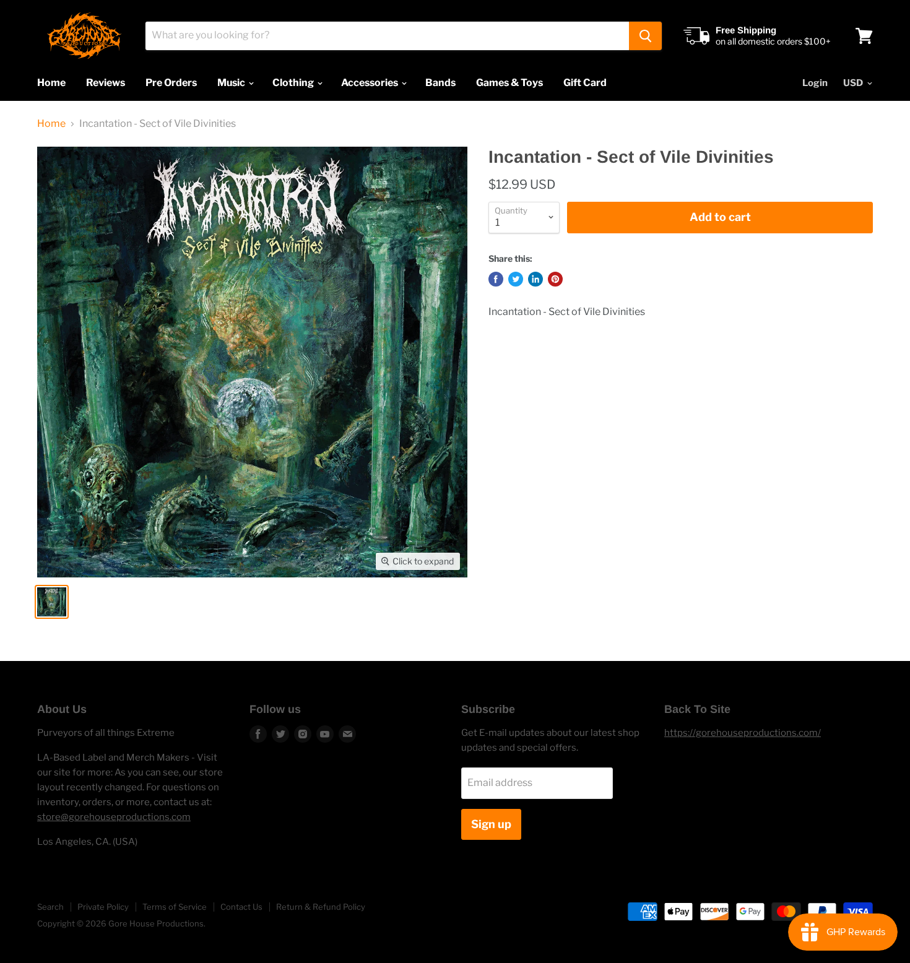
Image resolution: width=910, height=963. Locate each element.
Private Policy (103, 907)
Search (50, 907)
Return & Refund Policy (320, 907)
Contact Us (241, 907)
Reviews (105, 83)
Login (815, 83)
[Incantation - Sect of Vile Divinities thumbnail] (51, 602)
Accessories (370, 83)
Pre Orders (171, 83)
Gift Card (585, 83)
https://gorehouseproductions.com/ (742, 732)
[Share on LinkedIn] (535, 279)
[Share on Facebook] (495, 279)
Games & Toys (509, 83)
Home (51, 83)
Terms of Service (174, 907)
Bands (440, 83)
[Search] (645, 36)
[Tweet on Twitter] (515, 279)
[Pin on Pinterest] (555, 279)
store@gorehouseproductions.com (114, 817)
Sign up (491, 824)
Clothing (294, 83)
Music (232, 83)
